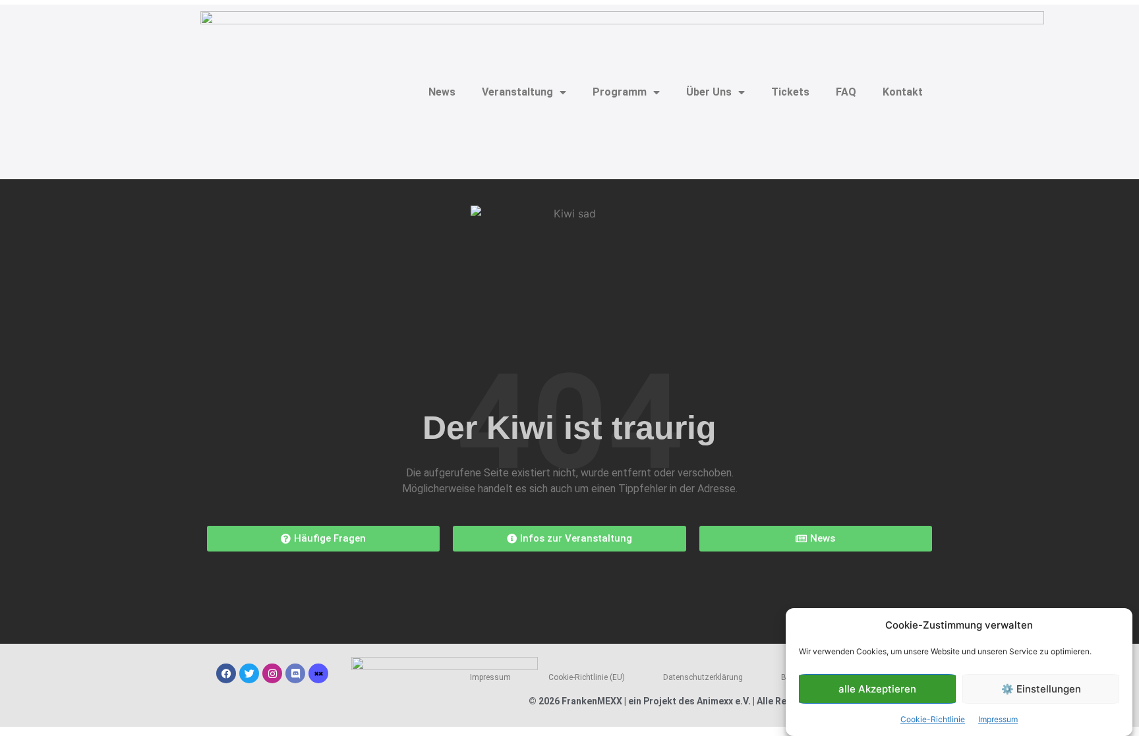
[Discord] (295, 673)
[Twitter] (249, 673)
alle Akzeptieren (877, 689)
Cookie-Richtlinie (932, 719)
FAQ (846, 92)
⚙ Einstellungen (1041, 689)
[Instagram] (272, 673)
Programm (620, 92)
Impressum (998, 719)
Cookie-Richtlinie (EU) (586, 677)
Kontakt (903, 92)
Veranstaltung (517, 92)
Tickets (790, 92)
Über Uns (709, 92)
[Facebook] (226, 673)
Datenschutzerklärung (703, 677)
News (441, 92)
